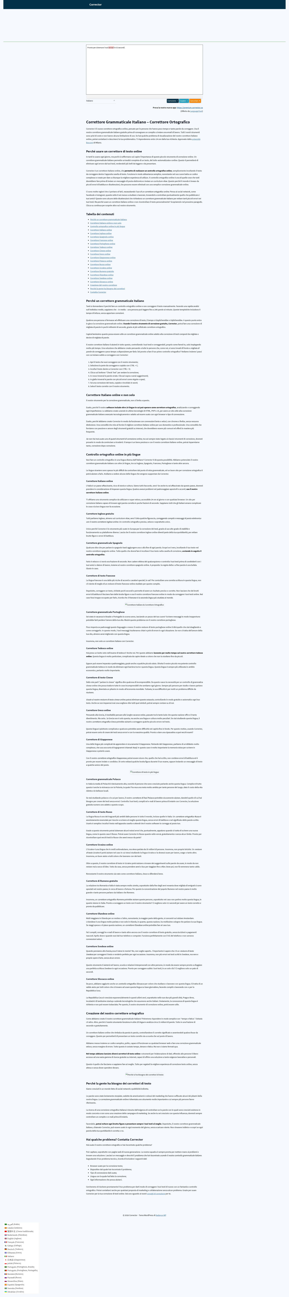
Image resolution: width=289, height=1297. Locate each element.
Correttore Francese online (101, 240)
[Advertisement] (144, 26)
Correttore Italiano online (101, 230)
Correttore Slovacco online (101, 281)
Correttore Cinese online (100, 250)
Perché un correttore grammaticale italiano (108, 219)
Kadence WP (161, 1215)
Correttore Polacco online (101, 261)
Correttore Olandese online (101, 275)
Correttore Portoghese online (102, 243)
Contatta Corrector (98, 292)
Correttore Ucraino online (101, 268)
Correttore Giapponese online (102, 257)
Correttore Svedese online (101, 278)
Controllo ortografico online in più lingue (107, 226)
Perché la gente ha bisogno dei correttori (107, 288)
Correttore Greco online (100, 254)
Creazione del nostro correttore (103, 285)
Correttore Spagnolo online (102, 236)
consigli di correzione (156, 1193)
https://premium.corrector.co (190, 107)
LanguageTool (196, 111)
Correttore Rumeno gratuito (102, 271)
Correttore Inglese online (101, 233)
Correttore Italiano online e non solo (105, 223)
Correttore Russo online (100, 264)
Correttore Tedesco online (101, 247)
